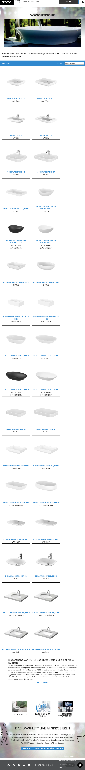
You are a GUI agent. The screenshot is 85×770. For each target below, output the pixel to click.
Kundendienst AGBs (66, 756)
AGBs (61, 767)
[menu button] (83, 2)
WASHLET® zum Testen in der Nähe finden (42, 748)
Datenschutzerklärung (67, 760)
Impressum (63, 764)
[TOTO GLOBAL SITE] (7, 2)
